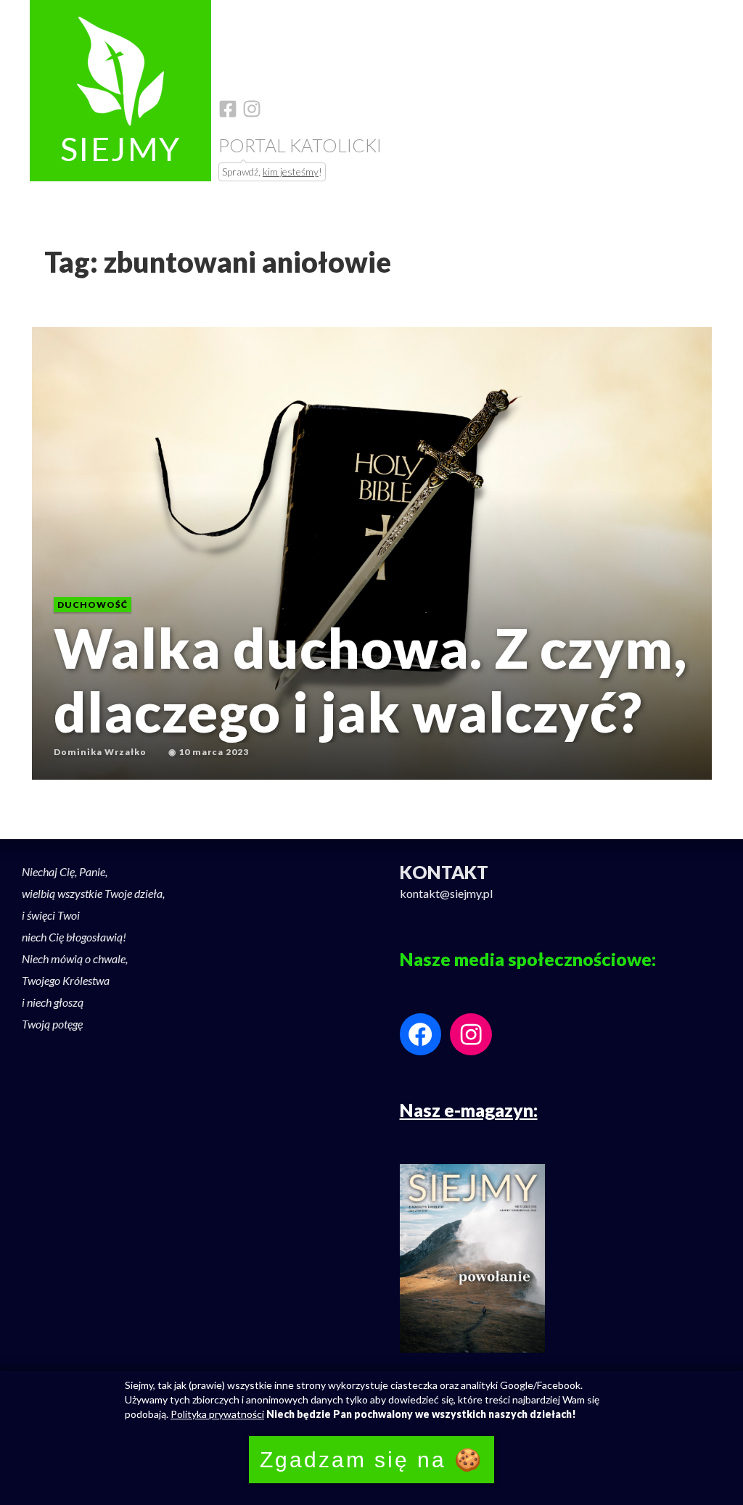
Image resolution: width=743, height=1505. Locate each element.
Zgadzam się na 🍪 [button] (371, 1460)
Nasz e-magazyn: (469, 1110)
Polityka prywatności (217, 1414)
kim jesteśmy (291, 171)
